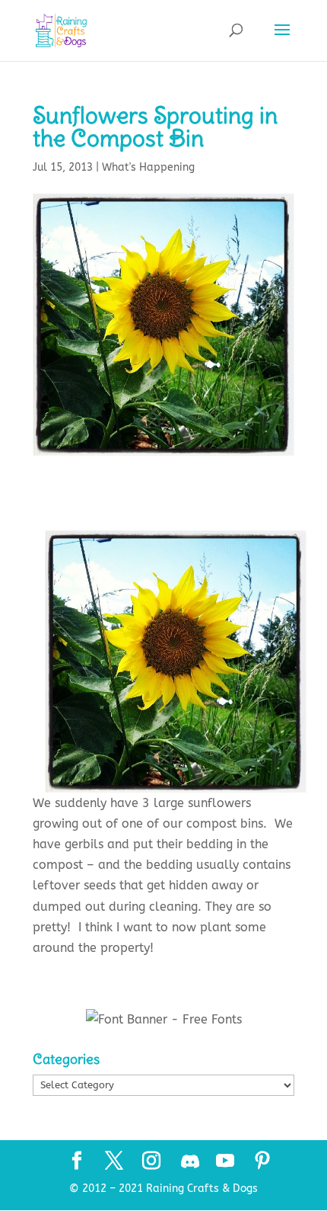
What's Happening (148, 167)
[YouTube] (225, 1162)
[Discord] (190, 1161)
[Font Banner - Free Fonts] (164, 1019)
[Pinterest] (262, 1162)
